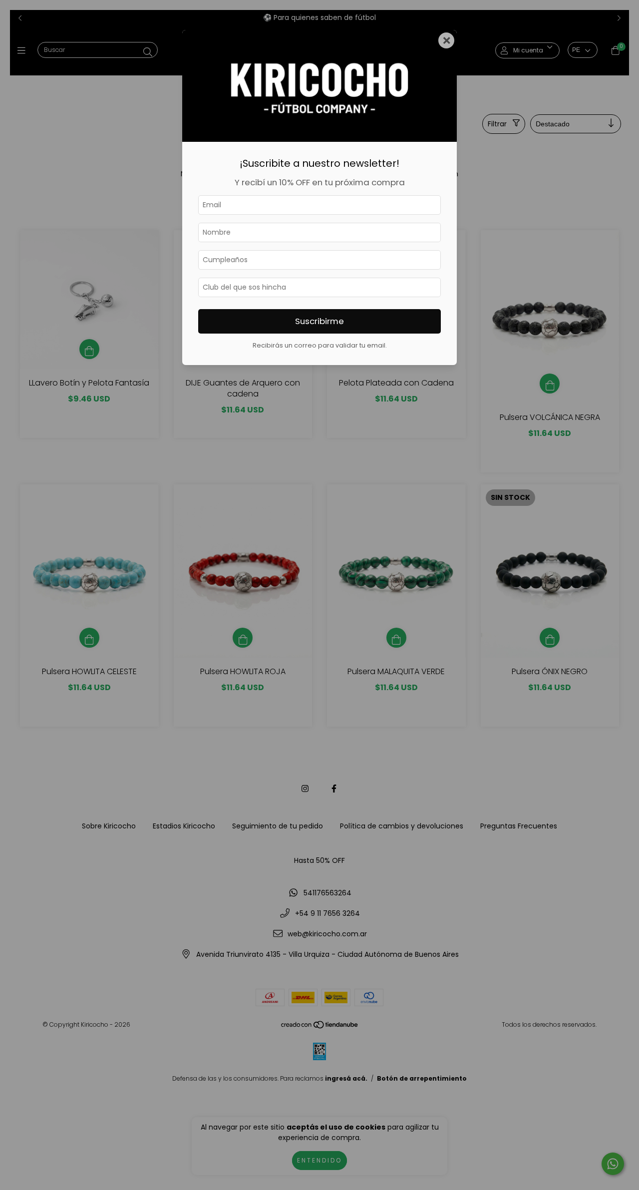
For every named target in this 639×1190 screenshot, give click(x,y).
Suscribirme (319, 321)
